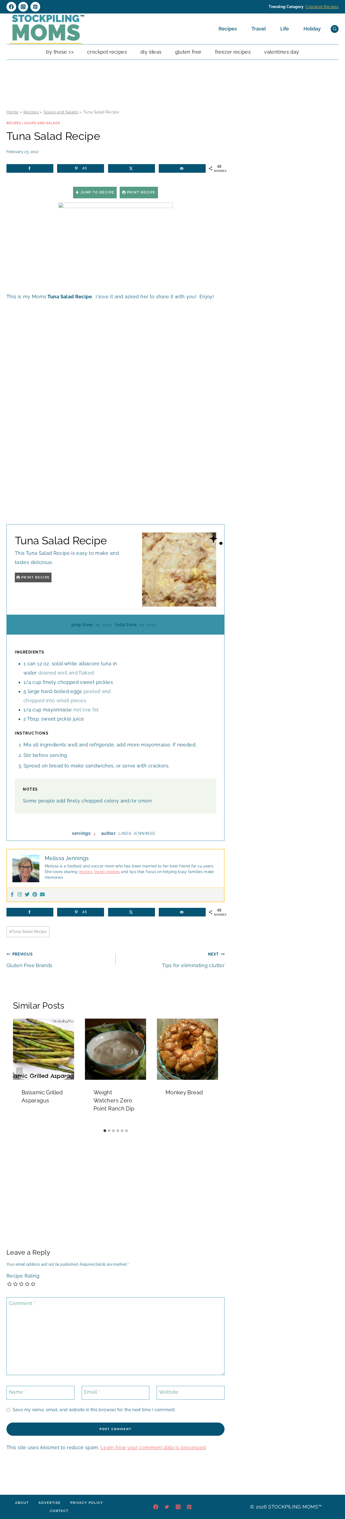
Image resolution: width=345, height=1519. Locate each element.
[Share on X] (131, 168)
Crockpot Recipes (322, 7)
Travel (258, 29)
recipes (85, 872)
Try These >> (60, 52)
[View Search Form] (335, 29)
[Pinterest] (35, 7)
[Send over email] (182, 168)
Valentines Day (281, 52)
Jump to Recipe (96, 192)
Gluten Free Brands (29, 960)
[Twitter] (27, 895)
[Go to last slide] (19, 1072)
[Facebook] (11, 7)
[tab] (105, 1130)
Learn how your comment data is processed (153, 1447)
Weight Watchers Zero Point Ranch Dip (114, 1100)
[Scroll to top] (332, 1498)
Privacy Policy (86, 1503)
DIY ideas (150, 52)
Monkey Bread (184, 1092)
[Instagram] (23, 7)
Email (92, 1392)
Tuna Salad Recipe (28, 931)
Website (169, 1392)
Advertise (50, 1503)
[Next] (211, 1072)
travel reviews (106, 872)
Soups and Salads (61, 112)
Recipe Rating (23, 1276)
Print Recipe (141, 192)
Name (17, 1392)
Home (12, 112)
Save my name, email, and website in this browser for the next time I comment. (94, 1409)
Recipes (228, 29)
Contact (59, 1511)
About (22, 1503)
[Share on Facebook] (29, 168)
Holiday (312, 29)
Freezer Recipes (233, 52)
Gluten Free (188, 52)
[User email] (42, 895)
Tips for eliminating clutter (193, 960)
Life (284, 29)
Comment (22, 1303)
